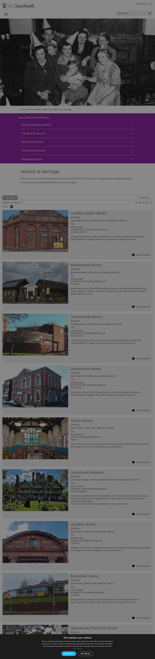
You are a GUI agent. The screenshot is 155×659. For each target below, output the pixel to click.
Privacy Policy (77, 648)
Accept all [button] (68, 654)
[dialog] (77, 329)
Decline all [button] (86, 654)
